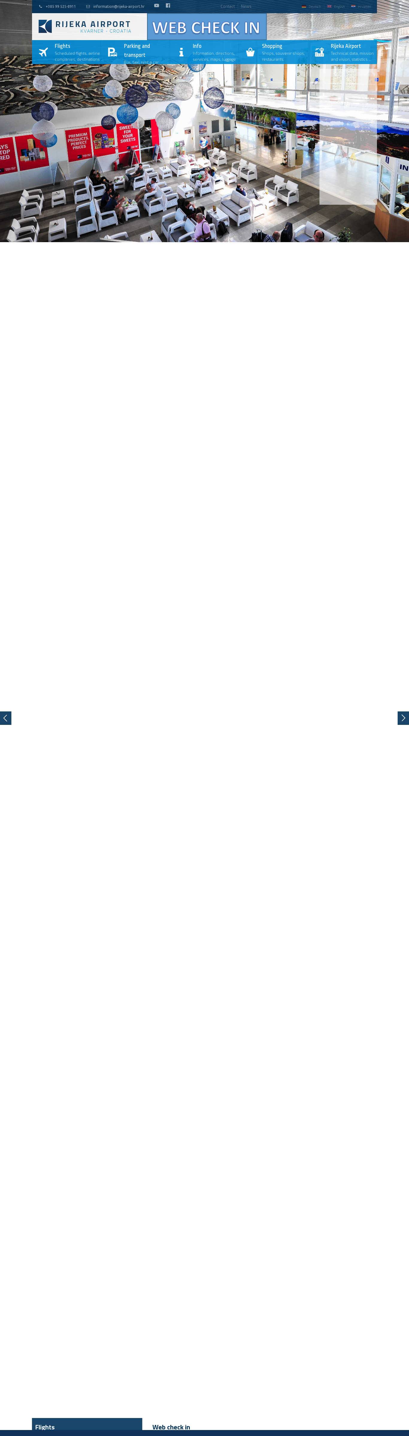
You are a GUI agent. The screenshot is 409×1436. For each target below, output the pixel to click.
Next (403, 718)
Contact (228, 6)
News (246, 6)
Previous (5, 718)
